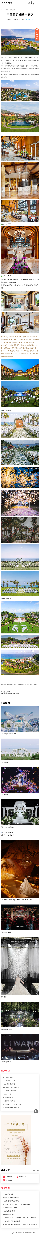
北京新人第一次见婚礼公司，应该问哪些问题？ (18, 1204)
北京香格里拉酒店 (9, 1084)
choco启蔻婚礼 (29, 19)
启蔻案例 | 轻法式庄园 (7, 827)
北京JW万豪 (7, 1094)
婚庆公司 (27, 1233)
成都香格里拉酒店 (9, 1101)
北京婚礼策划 (21, 1176)
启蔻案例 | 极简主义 (6, 1062)
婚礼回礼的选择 (8, 1194)
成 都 (33, 3)
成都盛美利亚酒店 (9, 1097)
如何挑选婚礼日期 (9, 1211)
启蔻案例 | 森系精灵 (6, 1029)
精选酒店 (12, 10)
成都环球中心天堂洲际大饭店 (12, 1104)
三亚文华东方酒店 (9, 1080)
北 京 (29, 3)
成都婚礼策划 (7, 1180)
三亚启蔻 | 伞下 (5, 762)
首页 (7, 10)
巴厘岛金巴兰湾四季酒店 (11, 1087)
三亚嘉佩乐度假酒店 (10, 1091)
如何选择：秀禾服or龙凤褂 (12, 1221)
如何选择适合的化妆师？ (11, 1207)
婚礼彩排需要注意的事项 (11, 1201)
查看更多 (35, 1170)
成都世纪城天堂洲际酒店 (11, 1107)
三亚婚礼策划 (7, 1176)
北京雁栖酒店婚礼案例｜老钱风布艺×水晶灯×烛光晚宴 (16, 899)
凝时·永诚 (4, 997)
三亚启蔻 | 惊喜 (5, 794)
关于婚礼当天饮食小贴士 (11, 1197)
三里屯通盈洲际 (8, 1077)
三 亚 (31, 3)
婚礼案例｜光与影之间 (7, 835)
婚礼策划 (32, 1233)
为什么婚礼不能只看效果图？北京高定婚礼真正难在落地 (20, 1224)
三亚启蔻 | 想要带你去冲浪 (8, 734)
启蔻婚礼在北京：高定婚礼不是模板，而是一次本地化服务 (20, 1217)
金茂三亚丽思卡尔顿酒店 (13, 693)
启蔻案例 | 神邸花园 (6, 932)
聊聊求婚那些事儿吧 (10, 1214)
